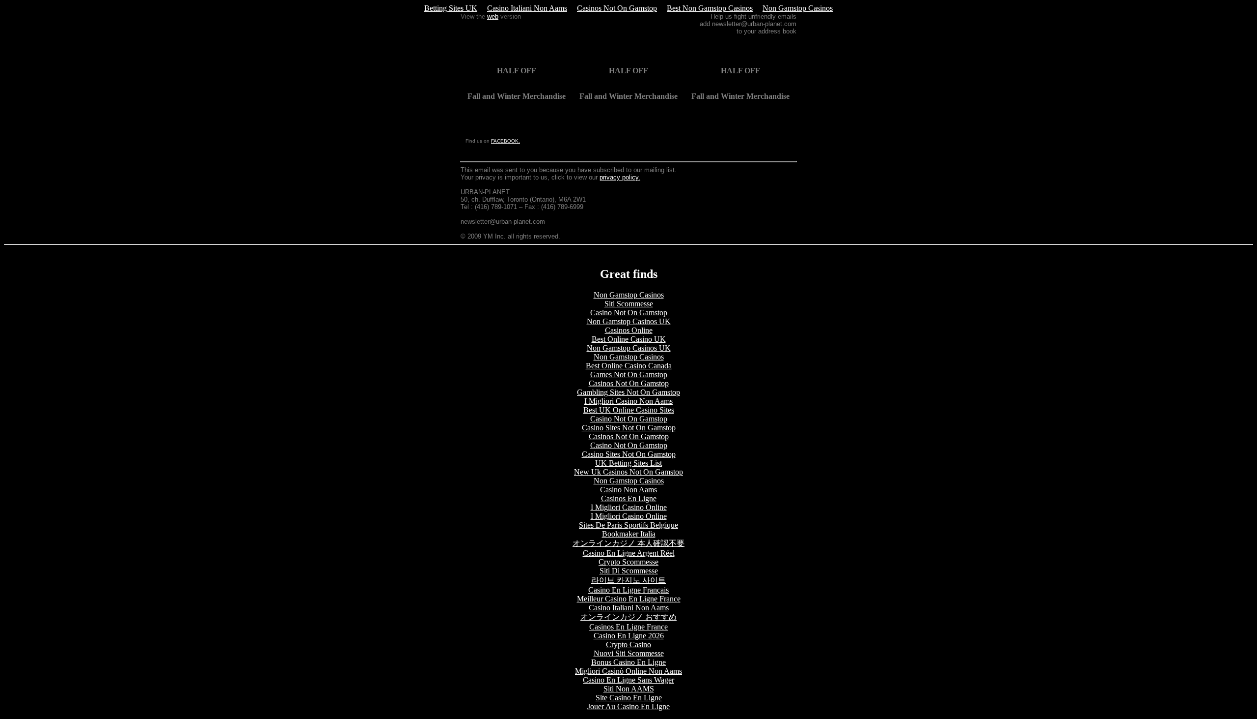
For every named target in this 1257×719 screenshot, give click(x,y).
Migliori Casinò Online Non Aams (628, 671)
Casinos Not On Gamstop (617, 8)
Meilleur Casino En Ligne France (629, 599)
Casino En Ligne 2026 (629, 635)
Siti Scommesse (628, 304)
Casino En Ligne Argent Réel (629, 553)
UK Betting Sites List (628, 463)
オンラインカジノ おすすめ (628, 617)
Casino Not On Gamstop (628, 312)
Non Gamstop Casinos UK (629, 321)
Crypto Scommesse (628, 562)
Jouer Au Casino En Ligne (628, 706)
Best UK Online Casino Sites (628, 410)
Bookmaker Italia (629, 534)
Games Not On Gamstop (628, 374)
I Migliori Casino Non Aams (628, 401)
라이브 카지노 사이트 (628, 580)
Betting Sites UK (450, 8)
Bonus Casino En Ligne (628, 662)
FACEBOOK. (505, 141)
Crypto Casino (628, 644)
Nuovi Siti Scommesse (629, 653)
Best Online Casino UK (629, 339)
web (492, 16)
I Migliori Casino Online (629, 507)
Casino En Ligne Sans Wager (628, 680)
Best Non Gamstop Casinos (710, 8)
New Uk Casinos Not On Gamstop (628, 472)
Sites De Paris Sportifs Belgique (628, 525)
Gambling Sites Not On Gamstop (628, 392)
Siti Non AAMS (628, 689)
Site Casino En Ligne (629, 697)
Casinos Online (629, 330)
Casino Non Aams (628, 489)
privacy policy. (620, 177)
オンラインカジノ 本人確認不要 (628, 543)
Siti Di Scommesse (629, 571)
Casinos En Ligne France (628, 627)
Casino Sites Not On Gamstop (629, 427)
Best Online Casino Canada (629, 365)
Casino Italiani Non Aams (527, 8)
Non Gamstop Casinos (798, 8)
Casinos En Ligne (628, 498)
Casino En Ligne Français (628, 590)
